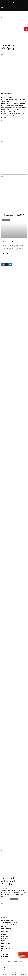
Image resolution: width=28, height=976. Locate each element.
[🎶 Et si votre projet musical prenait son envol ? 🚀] (17, 331)
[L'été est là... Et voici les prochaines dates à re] (11, 275)
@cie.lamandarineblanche (10, 99)
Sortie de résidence (9, 242)
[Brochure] (15, 4)
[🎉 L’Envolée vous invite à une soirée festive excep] (4, 733)
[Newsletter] (11, 4)
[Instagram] (6, 264)
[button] (25, 8)
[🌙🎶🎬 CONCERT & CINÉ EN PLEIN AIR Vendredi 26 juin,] (24, 330)
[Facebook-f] (3, 264)
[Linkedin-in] (10, 264)
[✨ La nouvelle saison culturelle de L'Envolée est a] (4, 445)
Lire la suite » (6, 253)
